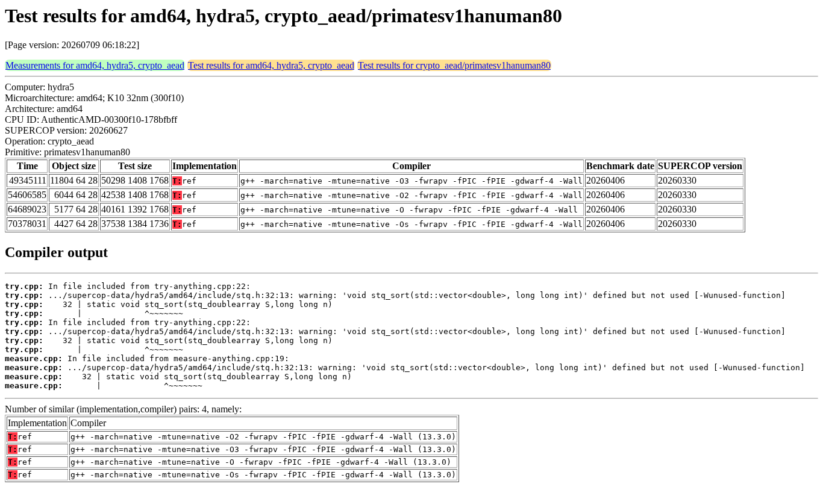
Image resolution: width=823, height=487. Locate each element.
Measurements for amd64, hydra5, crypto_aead (94, 65)
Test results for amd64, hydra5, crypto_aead (271, 65)
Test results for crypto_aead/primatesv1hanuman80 (454, 65)
